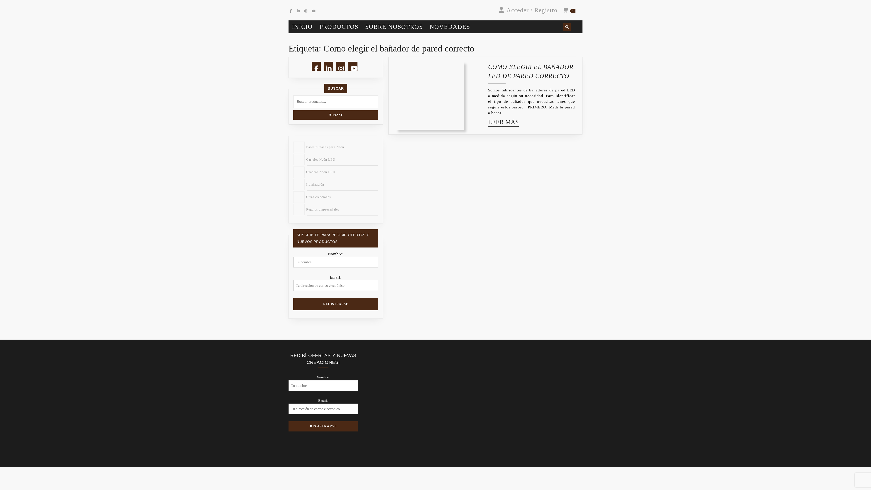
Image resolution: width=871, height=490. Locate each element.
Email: (336, 277)
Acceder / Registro (532, 10)
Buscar (336, 88)
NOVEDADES (450, 26)
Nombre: (336, 254)
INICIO (302, 26)
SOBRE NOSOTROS (394, 26)
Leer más (503, 123)
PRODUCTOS (338, 26)
